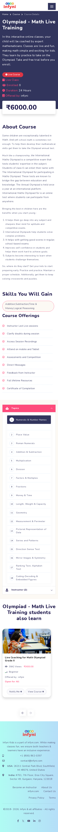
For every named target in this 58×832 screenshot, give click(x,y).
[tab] (29, 408)
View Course (35, 691)
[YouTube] (28, 821)
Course (16, 14)
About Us (46, 787)
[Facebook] (18, 821)
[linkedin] (34, 821)
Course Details (31, 14)
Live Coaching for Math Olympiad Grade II (25, 659)
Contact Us (49, 791)
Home (5, 14)
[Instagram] (40, 821)
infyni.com (33, 742)
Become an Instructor (25, 787)
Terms (52, 797)
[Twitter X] (23, 821)
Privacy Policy (36, 797)
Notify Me (14, 691)
